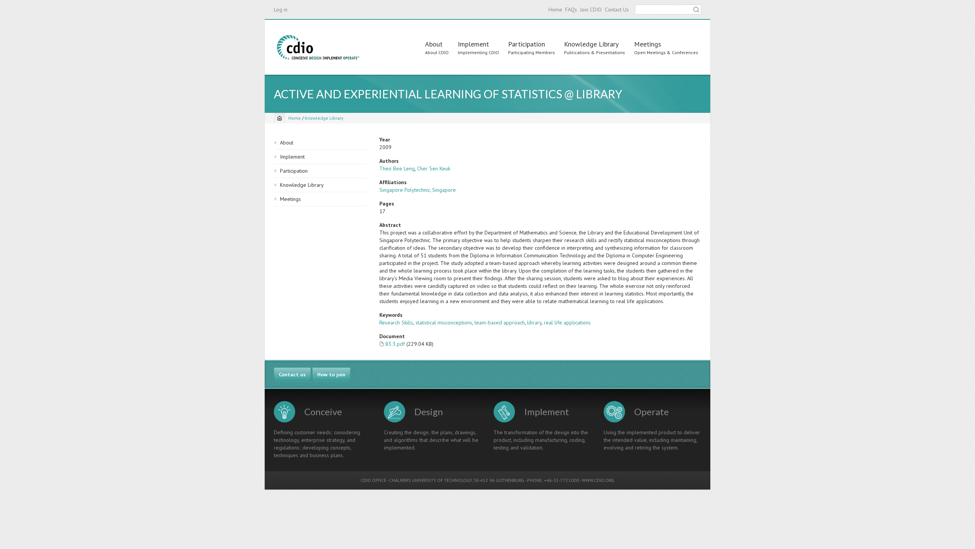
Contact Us (617, 9)
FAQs (571, 9)
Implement (473, 44)
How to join (331, 374)
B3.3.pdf (395, 343)
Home (555, 9)
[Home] (318, 47)
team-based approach (500, 322)
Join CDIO (591, 9)
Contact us (292, 374)
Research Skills (396, 322)
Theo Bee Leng (397, 168)
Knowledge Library (591, 44)
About (434, 44)
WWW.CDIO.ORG (598, 480)
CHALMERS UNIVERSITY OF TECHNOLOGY (430, 480)
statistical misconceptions (444, 322)
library (534, 322)
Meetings (647, 44)
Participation (526, 44)
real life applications (567, 322)
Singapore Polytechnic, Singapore (417, 189)
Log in (281, 9)
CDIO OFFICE (373, 480)
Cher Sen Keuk (433, 168)
